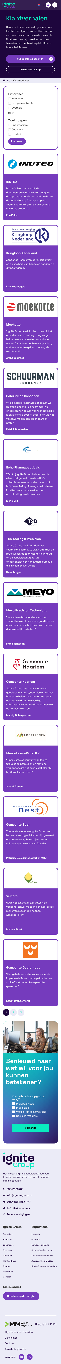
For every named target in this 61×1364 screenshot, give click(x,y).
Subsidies (8, 1234)
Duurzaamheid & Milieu (42, 1261)
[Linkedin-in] (21, 1357)
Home (6, 80)
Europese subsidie (40, 1245)
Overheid (35, 1239)
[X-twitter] (30, 1357)
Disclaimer (11, 1337)
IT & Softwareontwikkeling (44, 1266)
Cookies (9, 1343)
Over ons (7, 1250)
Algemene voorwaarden (19, 1332)
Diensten (7, 1239)
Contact (7, 1276)
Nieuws (6, 1266)
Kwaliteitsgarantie (15, 1349)
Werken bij (8, 1271)
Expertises (8, 1245)
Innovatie (36, 1234)
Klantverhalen (10, 1261)
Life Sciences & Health (42, 1255)
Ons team (7, 1255)
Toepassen (17, 141)
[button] (48, 5)
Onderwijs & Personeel (42, 1250)
